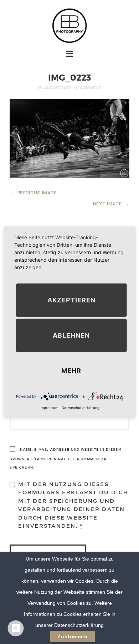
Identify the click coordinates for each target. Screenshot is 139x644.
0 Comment (88, 87)
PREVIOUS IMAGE (33, 192)
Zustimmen (72, 636)
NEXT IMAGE (111, 203)
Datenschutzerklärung (80, 407)
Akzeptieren (71, 300)
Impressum (49, 407)
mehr (71, 370)
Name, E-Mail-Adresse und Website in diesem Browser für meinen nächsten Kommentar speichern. (66, 458)
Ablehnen (71, 335)
